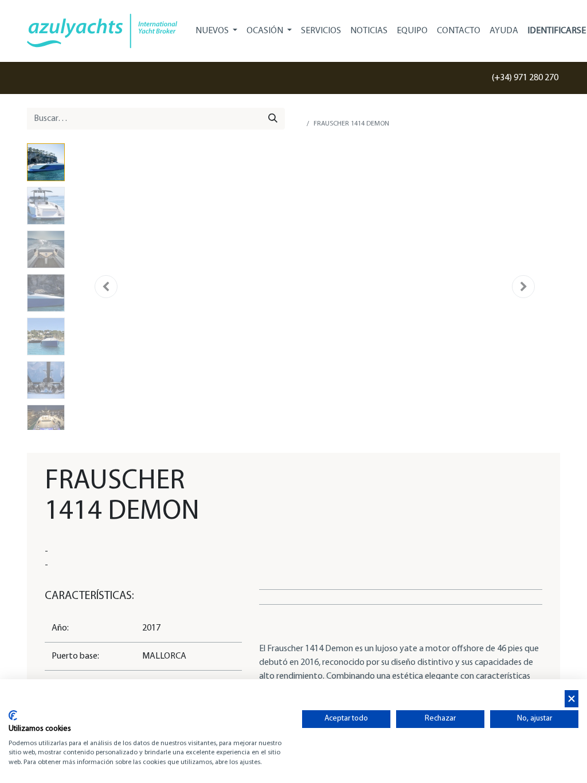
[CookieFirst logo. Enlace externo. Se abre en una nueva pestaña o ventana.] (13, 715)
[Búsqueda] (273, 119)
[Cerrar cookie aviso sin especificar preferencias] (571, 699)
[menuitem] (321, 31)
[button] (106, 286)
